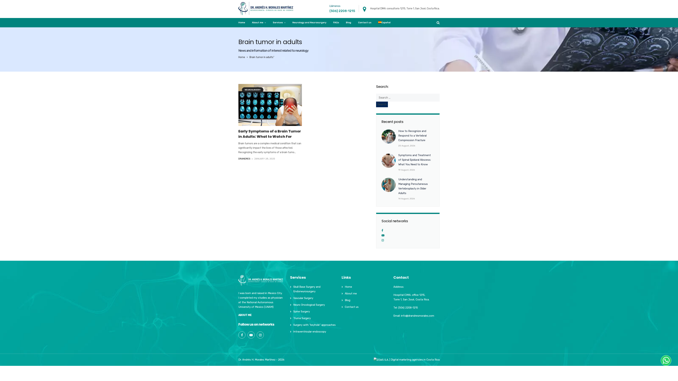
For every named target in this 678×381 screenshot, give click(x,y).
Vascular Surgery (303, 298)
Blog (348, 22)
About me (257, 22)
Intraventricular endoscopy (309, 331)
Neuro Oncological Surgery (309, 304)
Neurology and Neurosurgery (309, 22)
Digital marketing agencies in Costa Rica (415, 359)
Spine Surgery (301, 311)
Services (278, 22)
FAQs (336, 22)
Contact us (364, 22)
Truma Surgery (302, 318)
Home (241, 22)
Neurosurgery (253, 90)
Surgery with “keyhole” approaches (314, 324)
